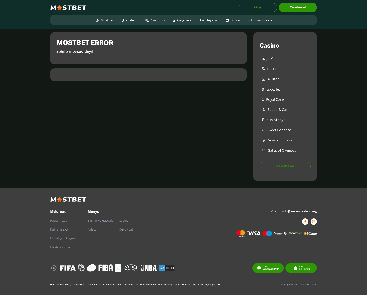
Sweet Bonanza (279, 130)
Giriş (258, 7)
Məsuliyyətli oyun (62, 238)
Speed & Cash (279, 109)
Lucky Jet (273, 89)
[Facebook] (305, 221)
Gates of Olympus (282, 150)
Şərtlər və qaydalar (101, 220)
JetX (270, 58)
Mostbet (107, 20)
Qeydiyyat (298, 7)
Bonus (235, 20)
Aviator (273, 79)
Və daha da (285, 166)
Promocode (262, 20)
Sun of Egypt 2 (278, 119)
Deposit (212, 20)
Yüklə (130, 20)
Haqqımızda (58, 220)
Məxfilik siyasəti (61, 247)
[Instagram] (314, 221)
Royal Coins (275, 99)
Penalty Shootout (281, 140)
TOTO (271, 69)
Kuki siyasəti (59, 229)
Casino (156, 20)
